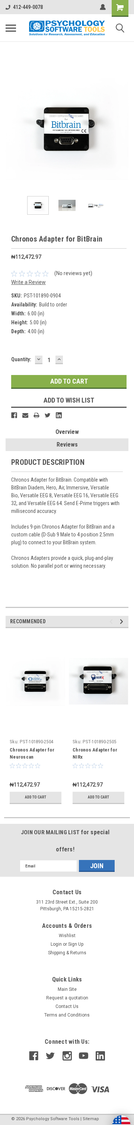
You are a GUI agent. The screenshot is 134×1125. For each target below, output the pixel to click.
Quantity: (21, 359)
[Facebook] (14, 415)
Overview (67, 431)
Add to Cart (35, 797)
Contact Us (67, 1006)
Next (122, 129)
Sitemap (91, 1118)
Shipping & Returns (67, 952)
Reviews (67, 444)
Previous (11, 129)
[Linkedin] (59, 415)
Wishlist (67, 935)
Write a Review (28, 282)
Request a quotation (67, 997)
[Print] (36, 415)
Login (56, 944)
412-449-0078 (28, 7)
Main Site (67, 989)
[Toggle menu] (11, 28)
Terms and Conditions (67, 1015)
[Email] (25, 415)
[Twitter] (48, 415)
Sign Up (75, 944)
